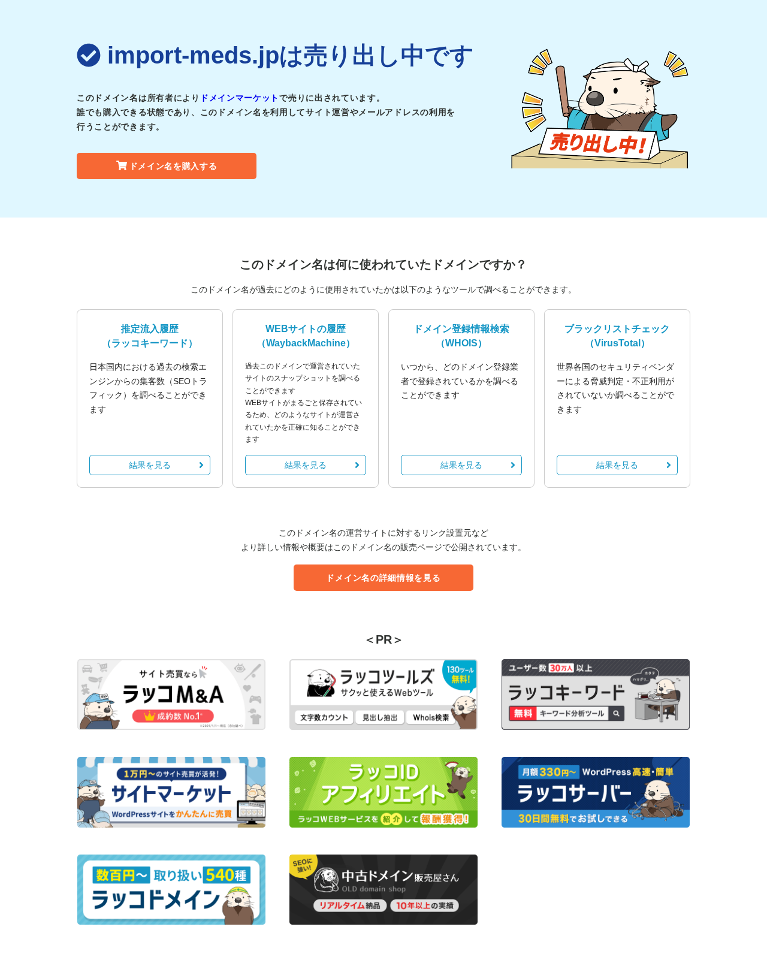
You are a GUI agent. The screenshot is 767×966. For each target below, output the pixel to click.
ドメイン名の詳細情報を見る (383, 577)
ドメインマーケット (239, 97)
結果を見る (150, 465)
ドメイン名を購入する (173, 166)
